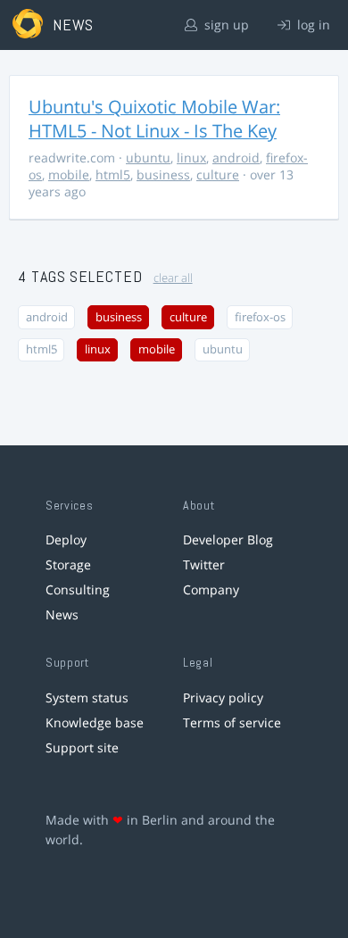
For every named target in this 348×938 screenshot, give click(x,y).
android (236, 157)
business (163, 174)
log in (312, 24)
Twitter (204, 564)
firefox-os (260, 317)
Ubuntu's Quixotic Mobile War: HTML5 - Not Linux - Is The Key (154, 119)
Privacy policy (223, 697)
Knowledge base (95, 722)
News (62, 614)
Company (211, 589)
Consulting (78, 589)
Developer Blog (228, 539)
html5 (112, 174)
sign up (225, 24)
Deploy (66, 539)
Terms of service (232, 722)
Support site (82, 747)
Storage (68, 564)
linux (191, 157)
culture (217, 174)
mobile (68, 174)
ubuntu (148, 157)
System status (87, 697)
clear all (173, 278)
